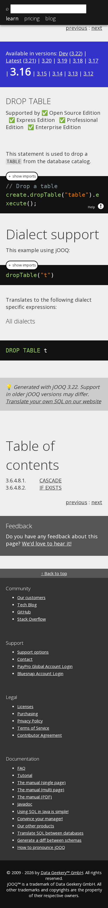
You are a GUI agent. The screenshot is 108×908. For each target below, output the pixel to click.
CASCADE (50, 480)
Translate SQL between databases (50, 833)
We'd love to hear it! (46, 543)
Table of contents (32, 455)
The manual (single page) (41, 782)
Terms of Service (33, 728)
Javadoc (24, 804)
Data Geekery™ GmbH (62, 872)
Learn (12, 18)
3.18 (78, 60)
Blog (50, 18)
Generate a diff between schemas (49, 840)
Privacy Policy (30, 721)
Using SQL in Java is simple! (43, 811)
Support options (33, 652)
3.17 (93, 60)
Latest (14, 60)
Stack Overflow (31, 619)
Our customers (31, 597)
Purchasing (27, 713)
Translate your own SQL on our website (53, 401)
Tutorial (24, 775)
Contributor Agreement (39, 735)
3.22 (76, 53)
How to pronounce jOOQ (41, 847)
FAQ (21, 768)
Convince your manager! (40, 818)
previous (76, 27)
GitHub (24, 612)
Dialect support (52, 234)
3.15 (42, 73)
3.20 (47, 60)
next (96, 27)
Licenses (25, 706)
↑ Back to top (54, 573)
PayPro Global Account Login (45, 666)
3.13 (73, 73)
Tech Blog (27, 604)
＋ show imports (22, 176)
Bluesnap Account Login (40, 673)
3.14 (57, 73)
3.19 (62, 60)
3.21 (30, 60)
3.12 (88, 73)
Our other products (35, 826)
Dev (63, 53)
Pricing (31, 18)
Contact (25, 659)
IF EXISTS (50, 487)
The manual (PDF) (34, 797)
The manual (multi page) (40, 789)
